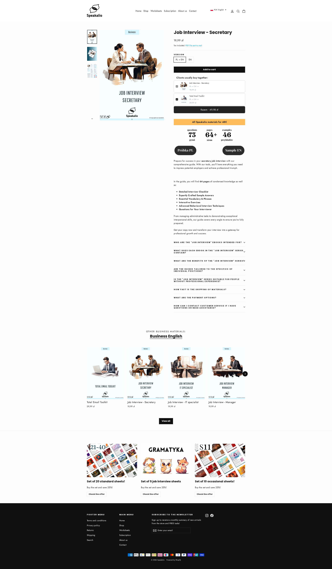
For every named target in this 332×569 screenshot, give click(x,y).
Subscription (170, 10)
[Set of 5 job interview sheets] (166, 460)
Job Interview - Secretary (199, 83)
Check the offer (97, 494)
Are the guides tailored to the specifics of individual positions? (203, 270)
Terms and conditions (96, 520)
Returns (90, 530)
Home (138, 10)
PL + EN (180, 59)
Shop (145, 10)
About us (182, 10)
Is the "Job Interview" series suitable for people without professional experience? (206, 280)
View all (166, 421)
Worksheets (156, 10)
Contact (192, 10)
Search (90, 540)
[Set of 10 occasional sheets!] (220, 460)
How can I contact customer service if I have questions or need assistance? (205, 307)
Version (179, 55)
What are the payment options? (195, 297)
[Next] (245, 373)
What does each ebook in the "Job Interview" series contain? (208, 251)
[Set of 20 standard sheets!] (112, 460)
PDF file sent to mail (193, 45)
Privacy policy (93, 525)
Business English (166, 336)
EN (190, 59)
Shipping (91, 535)
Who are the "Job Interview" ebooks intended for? (208, 242)
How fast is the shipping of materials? (200, 289)
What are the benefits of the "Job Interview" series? (209, 261)
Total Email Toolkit (196, 96)
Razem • (209, 109)
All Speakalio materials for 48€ (209, 122)
